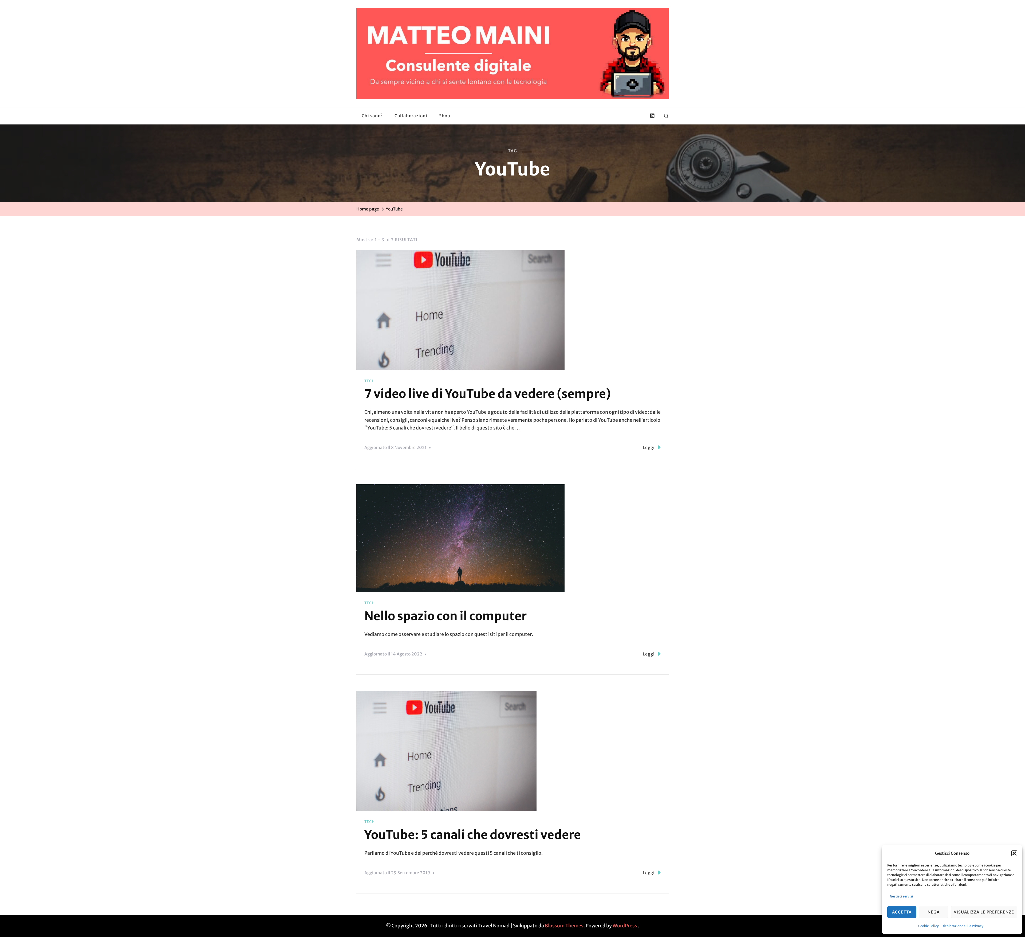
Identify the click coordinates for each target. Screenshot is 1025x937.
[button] (1014, 853)
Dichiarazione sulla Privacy (962, 926)
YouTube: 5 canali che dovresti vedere (472, 834)
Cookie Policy (928, 926)
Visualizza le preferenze (984, 912)
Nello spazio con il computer (445, 615)
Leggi (649, 447)
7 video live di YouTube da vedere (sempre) (487, 393)
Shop (444, 115)
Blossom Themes (564, 926)
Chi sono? (372, 115)
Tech (369, 381)
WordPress (625, 926)
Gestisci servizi (901, 896)
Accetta (902, 912)
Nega (934, 912)
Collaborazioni (411, 115)
